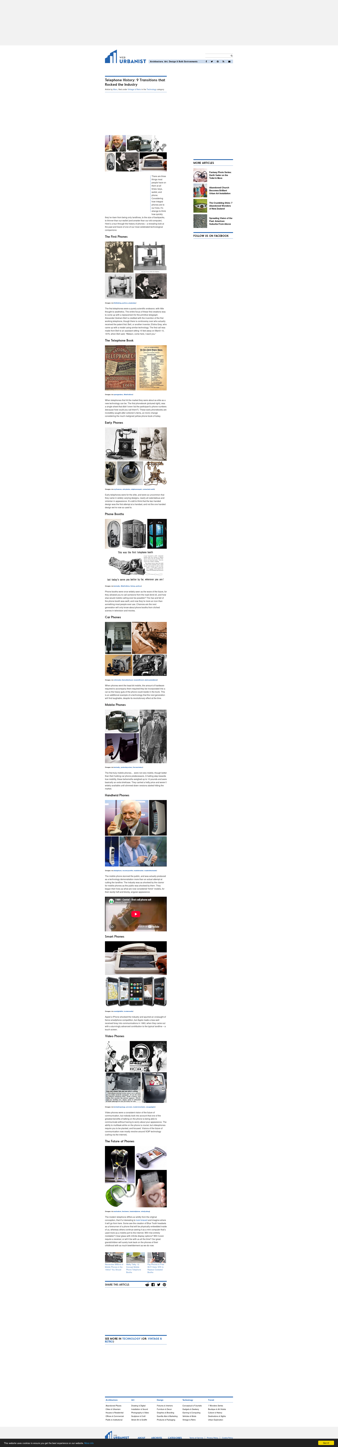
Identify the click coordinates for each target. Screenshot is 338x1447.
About (141, 1438)
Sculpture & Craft (138, 1416)
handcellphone (135, 1211)
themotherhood (127, 680)
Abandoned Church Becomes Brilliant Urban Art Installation (220, 190)
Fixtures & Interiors (165, 1405)
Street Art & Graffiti (139, 1419)
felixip (132, 586)
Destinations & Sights (217, 1416)
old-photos (126, 489)
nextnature (117, 1211)
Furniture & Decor (164, 1409)
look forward (141, 1220)
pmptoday (132, 303)
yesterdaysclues (126, 767)
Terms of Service (196, 1438)
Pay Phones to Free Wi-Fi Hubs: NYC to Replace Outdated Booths (155, 1268)
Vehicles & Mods (189, 1416)
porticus (125, 303)
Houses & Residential (114, 1412)
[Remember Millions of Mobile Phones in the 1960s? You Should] (114, 1257)
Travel (211, 1400)
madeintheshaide (150, 870)
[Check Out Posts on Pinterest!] (218, 61)
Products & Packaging (166, 1419)
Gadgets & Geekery (190, 1409)
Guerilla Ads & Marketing (167, 1416)
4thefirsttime (128, 394)
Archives (156, 1438)
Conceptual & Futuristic (192, 1405)
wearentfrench (138, 680)
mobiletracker (139, 870)
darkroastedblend (151, 680)
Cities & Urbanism (113, 1409)
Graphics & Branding (165, 1412)
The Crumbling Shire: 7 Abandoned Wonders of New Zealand (220, 205)
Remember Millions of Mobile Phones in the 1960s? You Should (114, 1267)
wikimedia (117, 680)
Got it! (326, 1442)
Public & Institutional (114, 1419)
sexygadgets (150, 1107)
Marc (115, 89)
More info (89, 1443)
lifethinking (117, 303)
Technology (151, 89)
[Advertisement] (169, 22)
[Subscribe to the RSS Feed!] (223, 61)
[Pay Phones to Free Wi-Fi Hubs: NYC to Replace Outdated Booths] (156, 1257)
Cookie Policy (227, 1438)
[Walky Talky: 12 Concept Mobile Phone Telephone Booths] (135, 1257)
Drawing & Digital (138, 1405)
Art (166, 61)
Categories (175, 1438)
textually (117, 586)
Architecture (156, 61)
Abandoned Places (113, 1405)
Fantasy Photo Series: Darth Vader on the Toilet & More (220, 175)
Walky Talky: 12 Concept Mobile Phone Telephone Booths (133, 1268)
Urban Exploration (215, 1419)
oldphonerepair (136, 489)
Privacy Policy (212, 1438)
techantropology (119, 1107)
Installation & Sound (139, 1409)
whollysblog (145, 1211)
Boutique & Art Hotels (217, 1409)
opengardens (118, 394)
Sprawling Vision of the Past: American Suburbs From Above (220, 221)
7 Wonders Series (215, 1405)
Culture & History (215, 1412)
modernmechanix (139, 1107)
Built (181, 61)
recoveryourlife (127, 870)
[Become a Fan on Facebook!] (206, 61)
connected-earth (148, 489)
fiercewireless (138, 767)
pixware (129, 1107)
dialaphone (118, 870)
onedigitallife (118, 1011)
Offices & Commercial (115, 1416)
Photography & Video (140, 1412)
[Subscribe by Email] (229, 61)
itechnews (125, 1211)
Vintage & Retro (134, 89)
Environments (191, 61)
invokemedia (128, 1011)
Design (172, 61)
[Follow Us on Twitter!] (212, 61)
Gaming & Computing (191, 1412)
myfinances (118, 489)
